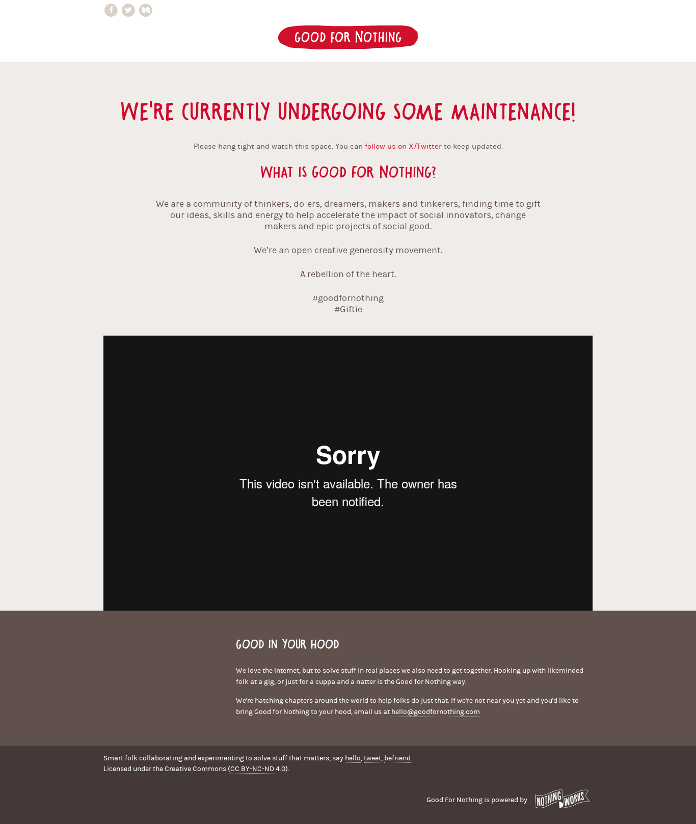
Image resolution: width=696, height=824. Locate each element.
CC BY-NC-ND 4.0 (257, 769)
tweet (372, 758)
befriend (397, 758)
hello (353, 758)
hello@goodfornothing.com (435, 712)
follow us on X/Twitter (403, 146)
